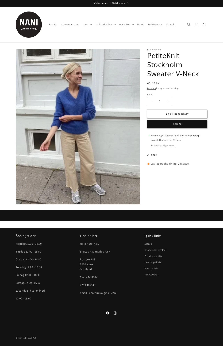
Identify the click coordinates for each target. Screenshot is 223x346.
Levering (151, 88)
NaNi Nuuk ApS (29, 338)
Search (148, 244)
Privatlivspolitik (153, 256)
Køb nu (177, 123)
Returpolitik (151, 268)
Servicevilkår (151, 274)
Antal (149, 94)
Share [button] (154, 154)
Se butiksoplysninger (162, 145)
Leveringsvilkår (152, 262)
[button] (87, 24)
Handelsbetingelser (155, 250)
